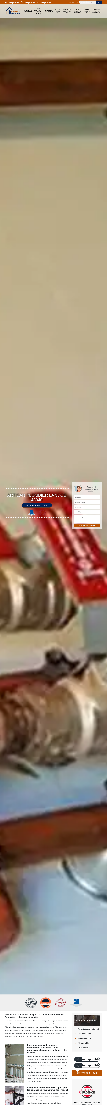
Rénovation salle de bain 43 (67, 11)
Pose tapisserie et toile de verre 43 (38, 11)
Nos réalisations (36, 505)
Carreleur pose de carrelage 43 (96, 11)
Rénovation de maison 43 (49, 11)
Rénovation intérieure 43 (28, 11)
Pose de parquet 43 (58, 11)
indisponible (13, 2)
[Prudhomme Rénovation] (13, 11)
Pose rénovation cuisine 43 (77, 11)
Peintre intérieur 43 (87, 11)
